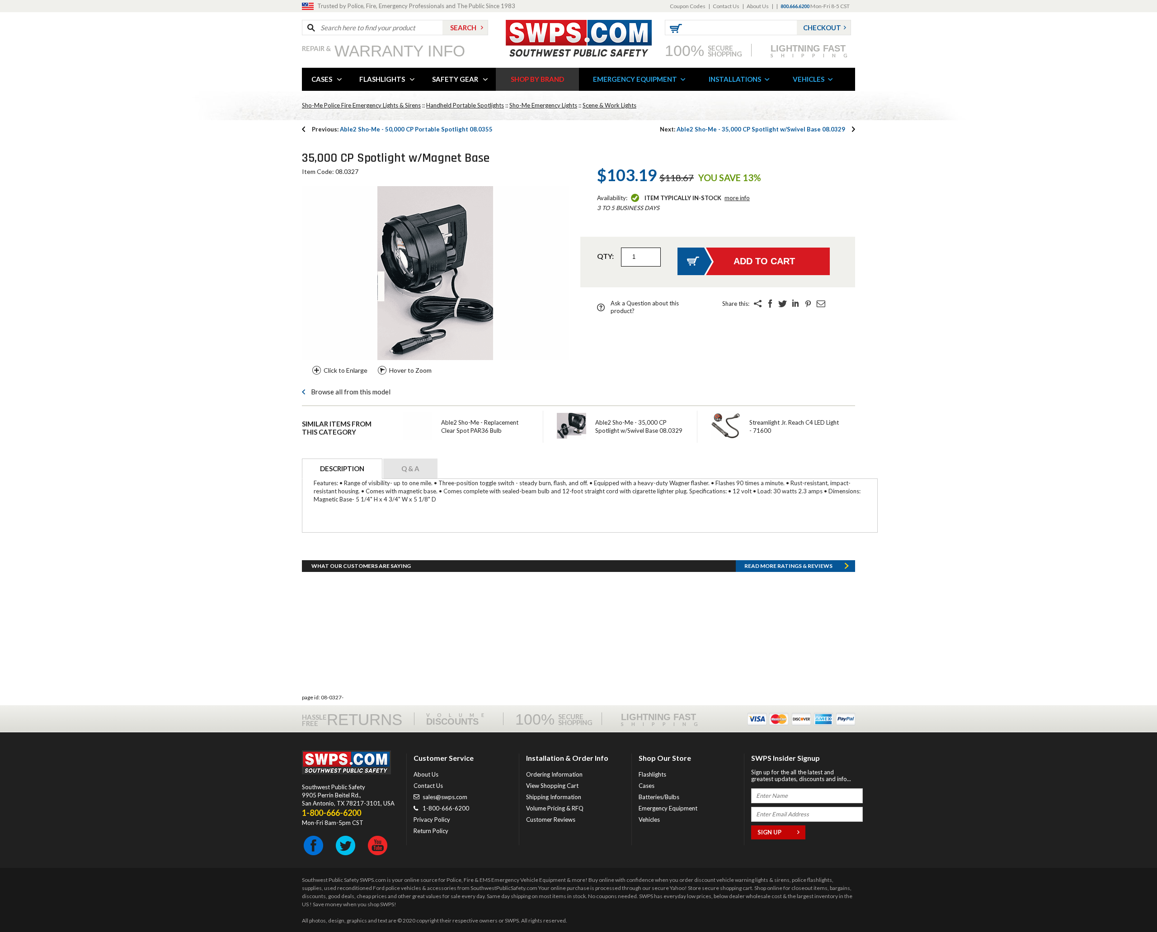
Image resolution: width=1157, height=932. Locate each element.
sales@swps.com (445, 797)
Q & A (410, 468)
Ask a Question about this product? (645, 307)
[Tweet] (782, 304)
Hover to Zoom (410, 370)
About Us (758, 6)
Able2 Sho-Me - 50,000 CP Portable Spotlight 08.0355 (402, 129)
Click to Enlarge (345, 370)
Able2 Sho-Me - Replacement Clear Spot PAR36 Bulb (479, 426)
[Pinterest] (808, 304)
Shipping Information (553, 797)
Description (342, 468)
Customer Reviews (550, 819)
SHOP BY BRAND (537, 79)
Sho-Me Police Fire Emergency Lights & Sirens (361, 105)
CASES (321, 79)
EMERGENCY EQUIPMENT (635, 79)
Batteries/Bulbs (659, 797)
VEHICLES (808, 79)
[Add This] (757, 304)
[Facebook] (770, 304)
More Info (737, 197)
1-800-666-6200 (446, 808)
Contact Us (726, 6)
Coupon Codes (687, 6)
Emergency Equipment (668, 808)
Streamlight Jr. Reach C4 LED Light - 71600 (794, 426)
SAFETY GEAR (455, 79)
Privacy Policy (432, 819)
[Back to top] (1127, 902)
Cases (646, 785)
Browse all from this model (350, 392)
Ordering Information (554, 774)
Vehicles (649, 819)
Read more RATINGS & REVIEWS (788, 565)
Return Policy (431, 830)
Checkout (822, 27)
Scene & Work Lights (609, 105)
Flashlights (652, 774)
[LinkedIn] (795, 304)
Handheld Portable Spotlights (465, 105)
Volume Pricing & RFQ (554, 808)
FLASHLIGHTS (382, 79)
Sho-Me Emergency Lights (543, 105)
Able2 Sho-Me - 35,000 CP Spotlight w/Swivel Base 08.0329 (752, 129)
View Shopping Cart (552, 785)
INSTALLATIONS (735, 79)
